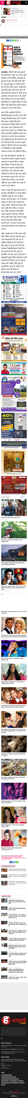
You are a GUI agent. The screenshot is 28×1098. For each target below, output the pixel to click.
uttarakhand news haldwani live (10, 1078)
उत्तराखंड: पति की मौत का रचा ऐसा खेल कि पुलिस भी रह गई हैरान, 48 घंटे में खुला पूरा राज (18, 876)
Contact (3, 1066)
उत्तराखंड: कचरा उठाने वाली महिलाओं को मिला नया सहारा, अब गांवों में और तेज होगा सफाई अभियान (18, 883)
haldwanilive (5, 1080)
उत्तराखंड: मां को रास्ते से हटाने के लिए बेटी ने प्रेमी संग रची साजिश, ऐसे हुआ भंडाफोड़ (17, 869)
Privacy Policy (5, 1068)
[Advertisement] (14, 996)
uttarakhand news (7, 857)
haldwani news (5, 1082)
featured (21, 1082)
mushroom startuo (7, 856)
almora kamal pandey (16, 855)
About (3, 1063)
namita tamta (17, 856)
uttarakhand (13, 1080)
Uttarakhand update (19, 857)
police (3, 1084)
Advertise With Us (6, 1065)
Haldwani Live (15, 1091)
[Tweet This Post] (10, 40)
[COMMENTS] (20, 40)
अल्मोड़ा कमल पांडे (4, 859)
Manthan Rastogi (12, 20)
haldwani (20, 1080)
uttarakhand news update (8, 1077)
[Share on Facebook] (7, 40)
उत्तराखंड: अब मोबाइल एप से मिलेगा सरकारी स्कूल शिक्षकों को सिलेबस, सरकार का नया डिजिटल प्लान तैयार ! (13, 1061)
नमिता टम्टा (10, 859)
